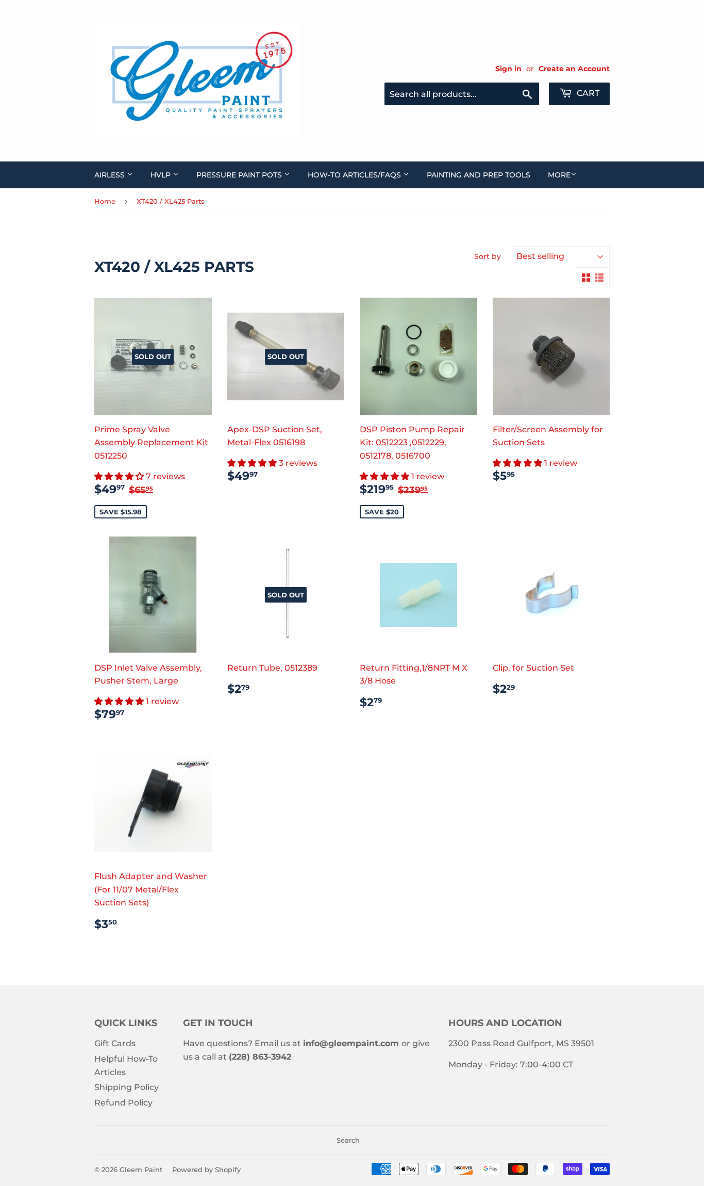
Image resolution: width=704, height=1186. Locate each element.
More (559, 175)
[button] (120, 476)
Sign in (508, 68)
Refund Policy (123, 1103)
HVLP (161, 175)
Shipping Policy (126, 1087)
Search (348, 1140)
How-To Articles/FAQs (355, 175)
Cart (587, 93)
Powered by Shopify (206, 1169)
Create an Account (574, 68)
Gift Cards (115, 1043)
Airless (110, 175)
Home (104, 201)
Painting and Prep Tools (478, 175)
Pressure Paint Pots (240, 175)
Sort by (487, 256)
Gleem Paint (141, 1169)
